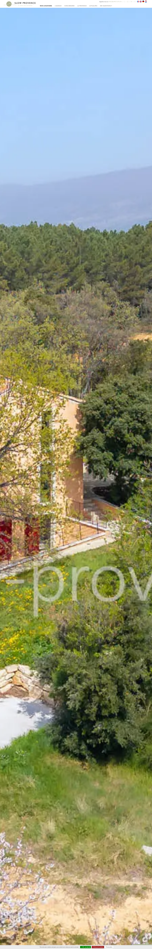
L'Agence (58, 6)
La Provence (82, 6)
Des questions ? (106, 6)
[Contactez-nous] (147, 944)
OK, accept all (86, 947)
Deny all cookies (98, 947)
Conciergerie (69, 6)
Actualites (93, 6)
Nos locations (46, 6)
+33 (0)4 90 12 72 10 (115, 1)
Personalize (109, 947)
